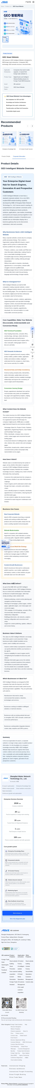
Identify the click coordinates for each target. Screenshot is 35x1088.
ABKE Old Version (27, 1042)
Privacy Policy (4, 1083)
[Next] (32, 126)
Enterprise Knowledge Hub (9, 149)
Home (2, 6)
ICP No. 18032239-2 (23, 1084)
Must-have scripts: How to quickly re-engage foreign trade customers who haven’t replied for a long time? (16, 1020)
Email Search (14, 1037)
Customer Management (23, 1048)
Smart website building (16, 1060)
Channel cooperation (16, 1031)
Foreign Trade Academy (16, 1024)
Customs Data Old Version (17, 1044)
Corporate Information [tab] (19, 156)
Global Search (23, 1035)
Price (12, 1033)
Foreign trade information (23, 1051)
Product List (8, 6)
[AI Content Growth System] (26, 139)
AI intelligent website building (21, 969)
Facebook (4, 970)
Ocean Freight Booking (17, 1074)
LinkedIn (4, 972)
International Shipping (17, 1065)
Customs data (29, 982)
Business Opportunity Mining (18, 1040)
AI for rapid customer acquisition (21, 989)
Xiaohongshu (5, 964)
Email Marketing (15, 1046)
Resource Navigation (16, 1026)
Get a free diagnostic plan (17, 918)
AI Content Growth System (26, 149)
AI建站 (26, 1057)
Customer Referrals (15, 1042)
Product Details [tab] (6, 156)
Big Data (13, 1051)
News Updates (25, 1053)
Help (26, 1024)
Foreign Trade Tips (15, 1053)
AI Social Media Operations (21, 976)
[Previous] (28, 126)
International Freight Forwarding (21, 1071)
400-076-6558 (4, 1015)
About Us (25, 1031)
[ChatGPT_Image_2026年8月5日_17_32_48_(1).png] (5, 39)
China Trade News (15, 1077)
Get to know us (17, 913)
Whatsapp (13, 1048)
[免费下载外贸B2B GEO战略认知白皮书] (5, 544)
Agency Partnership (24, 1055)
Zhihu (3, 967)
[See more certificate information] (5, 948)
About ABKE (14, 1055)
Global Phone (24, 1046)
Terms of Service (13, 1083)
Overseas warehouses (17, 1068)
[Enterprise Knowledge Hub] (9, 139)
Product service (19, 1033)
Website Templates (15, 1029)
